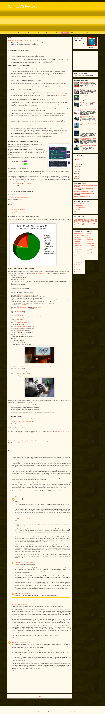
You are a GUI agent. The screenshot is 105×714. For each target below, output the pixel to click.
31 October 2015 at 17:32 (22, 455)
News (40, 33)
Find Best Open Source (22, 291)
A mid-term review (12, 219)
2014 (76, 176)
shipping (86, 224)
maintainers (34, 202)
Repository (29, 183)
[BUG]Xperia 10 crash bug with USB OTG (82, 191)
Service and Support (90, 243)
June (77, 169)
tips (75, 220)
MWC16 (79, 225)
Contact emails (89, 239)
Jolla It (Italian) (77, 241)
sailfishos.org (15, 441)
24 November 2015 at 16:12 (22, 604)
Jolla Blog (88, 237)
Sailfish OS (13, 55)
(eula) (40, 579)
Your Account (89, 241)
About (79, 33)
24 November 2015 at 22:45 (26, 642)
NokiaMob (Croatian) (78, 253)
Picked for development (79, 203)
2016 (76, 173)
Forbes (18, 376)
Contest (88, 221)
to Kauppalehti (21, 307)
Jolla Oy (30, 55)
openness (83, 225)
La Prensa (19, 287)
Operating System (78, 224)
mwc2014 (76, 221)
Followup (76, 225)
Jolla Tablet (90, 219)
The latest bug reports (78, 205)
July (77, 168)
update (80, 219)
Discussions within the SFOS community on (22, 421)
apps (92, 224)
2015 (76, 175)
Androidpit (19, 311)
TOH (83, 224)
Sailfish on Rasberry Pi (78, 260)
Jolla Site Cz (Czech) (78, 245)
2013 (76, 178)
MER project (76, 251)
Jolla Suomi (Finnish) (78, 247)
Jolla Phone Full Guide (90, 245)
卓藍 (78, 226)
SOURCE (19, 76)
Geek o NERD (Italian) (78, 233)
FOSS (65, 33)
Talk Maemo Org (77, 264)
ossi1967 (14, 455)
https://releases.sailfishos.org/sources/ (19, 197)
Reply (13, 493)
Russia (75, 222)
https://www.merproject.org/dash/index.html (21, 202)
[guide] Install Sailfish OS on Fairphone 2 (88, 89)
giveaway (84, 221)
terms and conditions (50, 171)
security (95, 224)
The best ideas (77, 209)
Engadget (19, 338)
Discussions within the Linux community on (23, 419)
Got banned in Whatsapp (85, 95)
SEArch (88, 33)
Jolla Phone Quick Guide (91, 247)
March (77, 171)
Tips (57, 33)
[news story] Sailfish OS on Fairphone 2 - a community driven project (88, 139)
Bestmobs (19, 371)
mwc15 (91, 220)
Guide (78, 222)
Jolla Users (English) (78, 249)
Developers (84, 220)
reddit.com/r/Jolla (77, 256)
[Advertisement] (51, 19)
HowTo (95, 223)
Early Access (83, 223)
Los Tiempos (20, 275)
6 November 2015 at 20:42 (30, 562)
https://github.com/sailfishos (17, 207)
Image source (29, 159)
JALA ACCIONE (21, 279)
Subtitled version (37, 307)
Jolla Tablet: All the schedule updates (87, 102)
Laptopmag (19, 334)
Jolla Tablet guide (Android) (90, 253)
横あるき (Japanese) (78, 271)
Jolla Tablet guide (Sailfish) (90, 250)
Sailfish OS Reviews (22, 6)
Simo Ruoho (18, 499)
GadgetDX (19, 368)
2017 (76, 158)
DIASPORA (80, 44)
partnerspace (88, 225)
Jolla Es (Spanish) (77, 237)
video (85, 219)
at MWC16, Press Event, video (25, 295)
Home (12, 33)
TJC (32, 433)
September (78, 164)
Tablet (88, 220)
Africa (90, 224)
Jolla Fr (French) (77, 239)
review (95, 219)
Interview (78, 220)
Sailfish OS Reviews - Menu (81, 160)
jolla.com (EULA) (30, 441)
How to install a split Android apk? (81, 196)
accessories (89, 223)
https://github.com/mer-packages (18, 212)
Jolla (18, 315)
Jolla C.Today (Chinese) (79, 235)
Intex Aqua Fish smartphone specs (87, 82)
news (76, 219)
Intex (96, 220)
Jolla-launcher (94, 225)
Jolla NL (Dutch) (77, 243)
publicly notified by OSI (39, 273)
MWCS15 (75, 226)
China (79, 223)
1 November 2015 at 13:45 (30, 499)
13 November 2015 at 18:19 (30, 593)
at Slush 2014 (21, 326)
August (77, 166)
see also (28, 373)
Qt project (76, 255)
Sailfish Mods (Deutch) (78, 258)
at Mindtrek (20, 330)
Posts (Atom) (43, 701)
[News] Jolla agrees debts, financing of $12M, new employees (88, 124)
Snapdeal (87, 222)
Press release (94, 221)
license (38, 55)
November (78, 159)
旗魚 (80, 226)
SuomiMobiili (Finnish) (78, 262)
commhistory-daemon (16, 183)
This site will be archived (79, 75)
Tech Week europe (21, 322)
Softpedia (19, 319)
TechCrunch (19, 373)
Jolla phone (82, 222)
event (90, 222)
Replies (15, 496)
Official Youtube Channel (91, 255)
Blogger (74, 711)
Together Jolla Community (77, 267)
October (78, 163)
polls (75, 211)
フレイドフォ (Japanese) (79, 269)
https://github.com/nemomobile (18, 209)
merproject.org (22, 441)
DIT (72, 33)
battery (80, 221)
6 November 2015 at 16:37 (26, 518)
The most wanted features (79, 207)
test (93, 223)
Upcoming (31, 33)
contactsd (13, 186)
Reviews (49, 33)
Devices (20, 33)
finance (93, 222)
